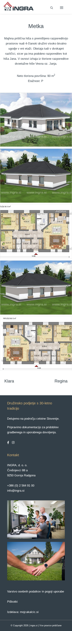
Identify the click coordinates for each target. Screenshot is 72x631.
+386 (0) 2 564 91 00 (20, 485)
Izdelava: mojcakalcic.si (23, 612)
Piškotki (12, 601)
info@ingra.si (15, 490)
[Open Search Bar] (51, 8)
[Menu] (61, 8)
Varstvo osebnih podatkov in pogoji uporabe (35, 591)
